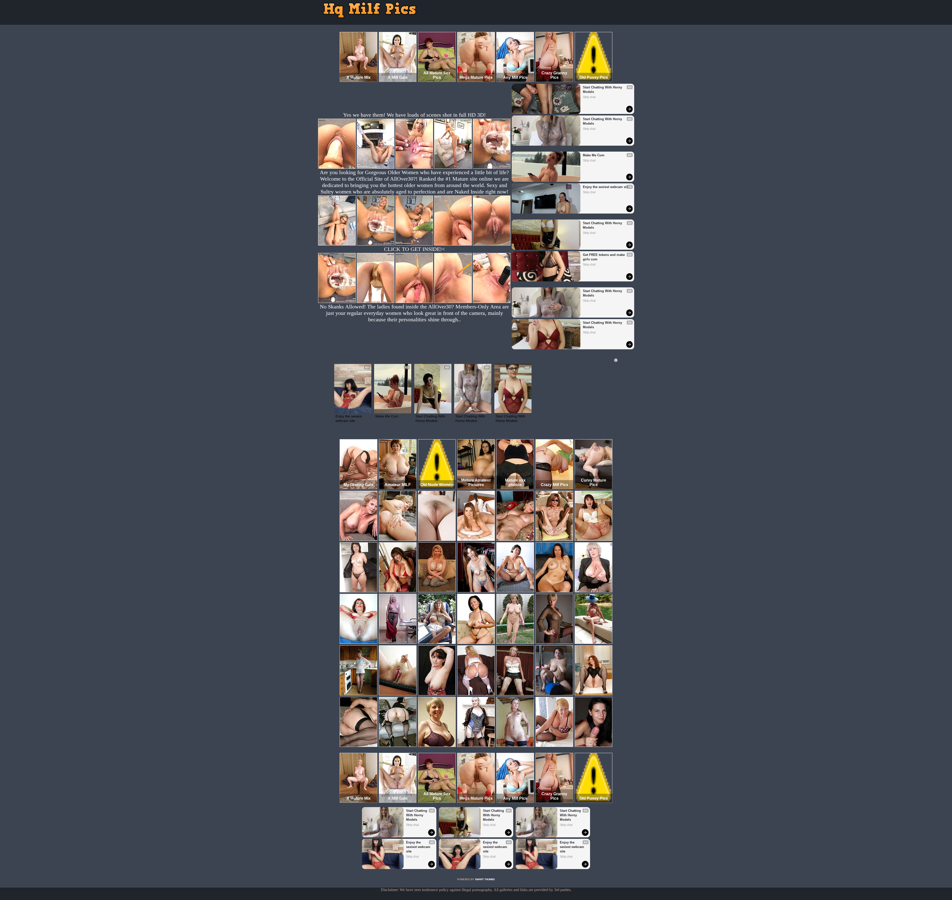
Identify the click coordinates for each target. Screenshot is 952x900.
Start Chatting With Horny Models (603, 89)
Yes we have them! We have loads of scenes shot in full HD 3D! (414, 115)
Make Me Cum (593, 155)
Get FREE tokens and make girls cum (604, 257)
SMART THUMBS (485, 879)
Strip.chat (589, 97)
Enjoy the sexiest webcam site (606, 187)
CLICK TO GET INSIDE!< (414, 249)
